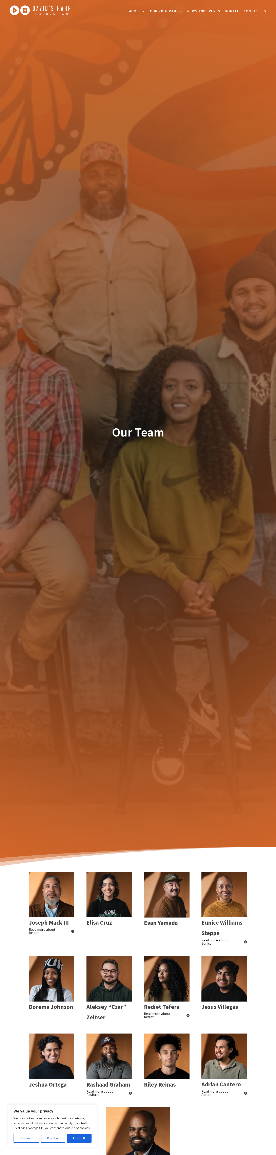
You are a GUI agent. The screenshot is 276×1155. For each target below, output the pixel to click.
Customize (27, 1138)
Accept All (79, 1138)
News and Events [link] (203, 11)
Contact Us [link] (255, 11)
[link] (40, 14)
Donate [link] (232, 11)
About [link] (135, 11)
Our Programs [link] (164, 11)
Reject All (53, 1138)
